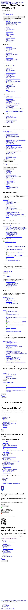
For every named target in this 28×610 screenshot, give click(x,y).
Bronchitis (8, 50)
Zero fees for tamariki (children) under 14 (15, 229)
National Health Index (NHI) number (14, 237)
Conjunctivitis (9, 53)
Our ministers (9, 302)
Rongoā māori (9, 56)
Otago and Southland (10, 178)
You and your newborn (11, 148)
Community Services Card (11, 234)
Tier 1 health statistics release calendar (14, 346)
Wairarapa (8, 186)
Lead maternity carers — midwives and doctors (16, 140)
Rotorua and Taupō (10, 180)
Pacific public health (10, 82)
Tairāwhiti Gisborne (10, 182)
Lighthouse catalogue (10, 348)
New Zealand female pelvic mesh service (15, 214)
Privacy (5, 604)
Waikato (8, 184)
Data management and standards (13, 351)
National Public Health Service (12, 212)
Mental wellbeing (7, 19)
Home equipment (9, 58)
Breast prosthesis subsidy (11, 232)
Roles (7, 377)
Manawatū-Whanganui (11, 175)
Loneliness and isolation (11, 157)
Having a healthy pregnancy (12, 135)
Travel (7, 88)
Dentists (7, 204)
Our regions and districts (11, 284)
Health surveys (9, 347)
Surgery (7, 55)
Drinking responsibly (10, 76)
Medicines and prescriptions (12, 54)
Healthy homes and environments (13, 81)
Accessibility (6, 605)
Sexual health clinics (10, 206)
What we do (6, 279)
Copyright (5, 606)
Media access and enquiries (12, 358)
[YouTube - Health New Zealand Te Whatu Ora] (1, 595)
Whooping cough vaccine (11, 117)
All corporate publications (11, 311)
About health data (10, 343)
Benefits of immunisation (11, 110)
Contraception (9, 101)
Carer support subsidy (10, 231)
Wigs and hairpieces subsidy (12, 233)
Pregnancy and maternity (16, 18)
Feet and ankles (9, 32)
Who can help (6, 226)
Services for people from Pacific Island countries (16, 228)
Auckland (8, 170)
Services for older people (11, 208)
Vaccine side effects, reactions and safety (14, 108)
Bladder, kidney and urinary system (13, 22)
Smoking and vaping (10, 86)
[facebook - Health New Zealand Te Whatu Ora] (1, 562)
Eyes (7, 30)
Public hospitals (9, 201)
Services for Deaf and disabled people (14, 209)
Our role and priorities (10, 282)
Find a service (14, 167)
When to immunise (10, 106)
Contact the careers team (11, 378)
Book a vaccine (9, 107)
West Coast (8, 188)
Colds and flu (9, 47)
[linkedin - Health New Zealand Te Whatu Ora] (1, 566)
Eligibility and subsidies (8, 168)
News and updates (7, 545)
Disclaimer (5, 555)
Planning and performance (11, 285)
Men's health (8, 36)
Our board (8, 299)
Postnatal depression (10, 143)
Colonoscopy (9, 66)
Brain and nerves (9, 25)
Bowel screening (9, 99)
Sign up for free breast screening (13, 97)
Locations (5, 553)
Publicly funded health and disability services (15, 227)
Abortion (8, 69)
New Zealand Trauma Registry (12, 350)
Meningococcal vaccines (11, 120)
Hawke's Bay (9, 173)
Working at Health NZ (11, 374)
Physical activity (9, 84)
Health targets (6, 297)
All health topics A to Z (8, 159)
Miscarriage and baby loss (11, 141)
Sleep (7, 90)
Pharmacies (8, 207)
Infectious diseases (10, 34)
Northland (8, 177)
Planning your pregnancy (11, 132)
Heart (7, 33)
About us (5, 272)
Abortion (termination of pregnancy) (14, 145)
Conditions (6, 16)
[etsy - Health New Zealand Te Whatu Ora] (14, 593)
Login (3, 396)
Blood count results (10, 65)
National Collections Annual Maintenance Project (16, 353)
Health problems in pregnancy (12, 136)
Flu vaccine (8, 118)
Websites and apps (7, 552)
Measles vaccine (9, 96)
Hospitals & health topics (6, 2)
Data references (9, 354)
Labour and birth (9, 142)
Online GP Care (6, 271)
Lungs (7, 35)
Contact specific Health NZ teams (13, 357)
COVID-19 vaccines (10, 121)
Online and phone (7, 238)
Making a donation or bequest (12, 360)
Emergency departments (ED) (12, 202)
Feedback (5, 200)
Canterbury (8, 172)
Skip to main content (5, 1)
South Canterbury (10, 181)
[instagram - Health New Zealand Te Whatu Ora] (1, 564)
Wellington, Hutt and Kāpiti (12, 187)
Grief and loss (9, 156)
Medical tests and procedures (12, 59)
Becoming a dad (9, 149)
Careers (13, 2)
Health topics (6, 10)
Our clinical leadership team (12, 300)
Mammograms (9, 68)
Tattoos (7, 87)
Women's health (9, 41)
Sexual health (9, 85)
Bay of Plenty (9, 171)
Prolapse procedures (10, 70)
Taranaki (8, 183)
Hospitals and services (8, 161)
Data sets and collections (11, 342)
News (4, 310)
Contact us (12, 280)
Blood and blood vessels (11, 23)
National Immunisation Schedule (13, 103)
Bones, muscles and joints (11, 24)
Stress (7, 158)
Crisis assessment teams (11, 152)
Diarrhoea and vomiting (11, 48)
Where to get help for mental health (13, 151)
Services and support (7, 556)
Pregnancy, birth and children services (14, 147)
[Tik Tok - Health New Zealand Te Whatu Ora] (1, 597)
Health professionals (19, 2)
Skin (7, 39)
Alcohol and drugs (10, 153)
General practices (9, 203)
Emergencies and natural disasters (13, 79)
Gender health (9, 80)
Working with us (9, 286)
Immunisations (7, 18)
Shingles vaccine (9, 122)
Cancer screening (9, 74)
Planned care (8, 213)
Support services (9, 211)
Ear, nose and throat (10, 29)
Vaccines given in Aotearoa (12, 105)
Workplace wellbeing (10, 91)
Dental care (8, 75)
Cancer (7, 27)
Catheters (8, 71)
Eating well (8, 77)
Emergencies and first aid (11, 60)
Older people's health (10, 38)
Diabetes (8, 28)
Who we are (12, 279)
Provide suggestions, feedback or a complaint (15, 362)
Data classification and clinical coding (14, 352)
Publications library (19, 279)
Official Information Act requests (13, 359)
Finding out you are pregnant (12, 134)
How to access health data (11, 345)
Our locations (9, 376)
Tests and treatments (13, 16)
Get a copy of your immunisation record (14, 111)
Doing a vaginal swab (10, 100)
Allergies (8, 21)
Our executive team (10, 298)
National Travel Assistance (11, 235)
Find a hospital (7, 167)
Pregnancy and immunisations (12, 137)
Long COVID (9, 49)
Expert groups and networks (12, 303)
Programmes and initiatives (12, 283)
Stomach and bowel (10, 40)
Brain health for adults (10, 73)
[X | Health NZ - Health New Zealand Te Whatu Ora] (1, 599)
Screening (8, 139)
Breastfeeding (9, 146)
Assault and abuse (10, 154)
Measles (7, 51)
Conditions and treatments (8, 541)
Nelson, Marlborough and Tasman (13, 176)
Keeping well (21, 16)
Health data (6, 280)
